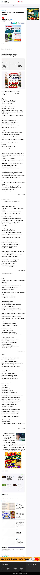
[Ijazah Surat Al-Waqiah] (33, 14)
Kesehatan (22, 5)
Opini (14, 5)
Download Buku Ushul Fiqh (20, 531)
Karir (35, 566)
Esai (26, 5)
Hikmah (15, 567)
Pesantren (15, 569)
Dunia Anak (15, 565)
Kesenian (21, 568)
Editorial (21, 565)
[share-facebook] (12, 23)
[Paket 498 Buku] (13, 80)
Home (3, 10)
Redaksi (29, 566)
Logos (2, 569)
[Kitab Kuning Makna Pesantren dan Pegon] (13, 460)
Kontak (33, 566)
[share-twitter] (14, 23)
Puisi (3, 470)
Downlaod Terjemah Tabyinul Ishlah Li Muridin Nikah (20, 541)
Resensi (9, 5)
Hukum (30, 5)
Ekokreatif (2, 567)
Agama (17, 5)
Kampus (8, 568)
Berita (2, 5)
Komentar (22, 23)
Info (1, 568)
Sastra (6, 470)
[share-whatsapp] (16, 23)
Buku (6, 5)
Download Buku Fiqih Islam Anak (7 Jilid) (20, 515)
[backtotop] (20, 572)
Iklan (32, 568)
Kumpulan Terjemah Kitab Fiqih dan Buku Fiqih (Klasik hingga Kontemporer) (19, 506)
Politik (21, 569)
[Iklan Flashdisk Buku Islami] (20, 559)
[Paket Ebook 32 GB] (13, 33)
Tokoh (39, 5)
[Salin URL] (19, 23)
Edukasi (34, 5)
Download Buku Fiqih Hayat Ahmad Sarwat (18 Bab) (20, 524)
